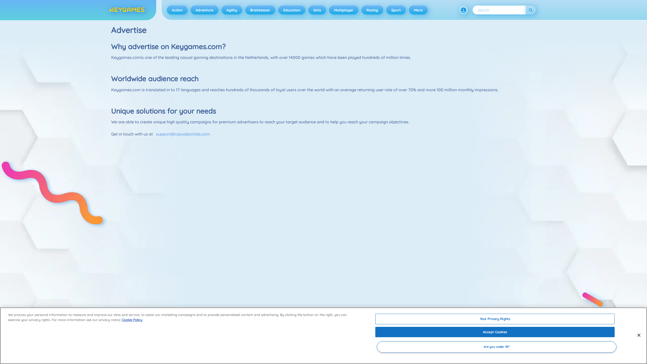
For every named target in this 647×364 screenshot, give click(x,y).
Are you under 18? (497, 347)
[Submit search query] (531, 10)
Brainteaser (260, 10)
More (418, 10)
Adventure (204, 10)
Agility (231, 10)
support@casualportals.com (183, 133)
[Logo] (127, 10)
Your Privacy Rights (495, 319)
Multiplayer (343, 10)
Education (291, 10)
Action (177, 10)
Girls (317, 10)
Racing (372, 10)
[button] (463, 10)
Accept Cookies (495, 332)
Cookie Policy (132, 320)
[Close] (638, 335)
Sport (396, 10)
